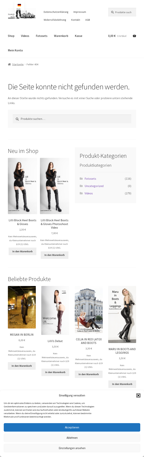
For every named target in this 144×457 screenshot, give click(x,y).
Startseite (18, 64)
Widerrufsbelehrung (55, 19)
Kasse (78, 36)
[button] (138, 395)
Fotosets (41, 36)
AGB (87, 19)
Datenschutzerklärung (56, 12)
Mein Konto (15, 50)
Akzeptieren (72, 427)
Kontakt (75, 19)
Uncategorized (94, 186)
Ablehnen (72, 438)
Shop (11, 36)
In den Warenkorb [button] (22, 251)
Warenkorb (61, 36)
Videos (25, 36)
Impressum (80, 12)
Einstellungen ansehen (72, 448)
